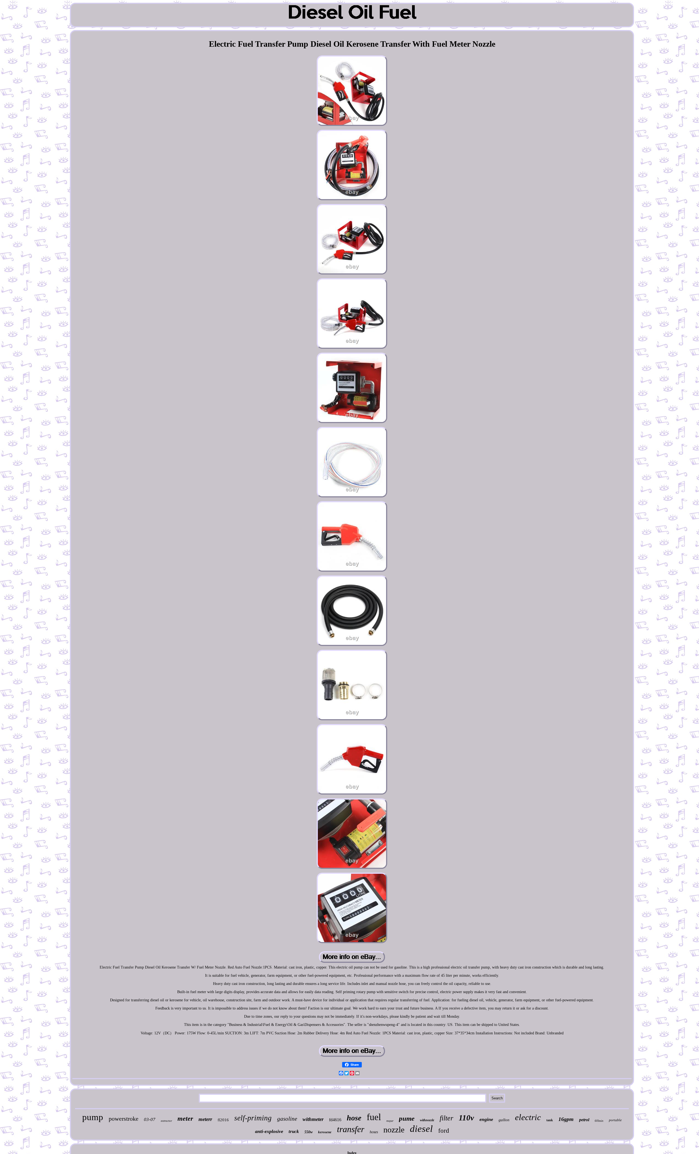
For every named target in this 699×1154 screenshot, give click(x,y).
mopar (389, 1120)
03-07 (149, 1119)
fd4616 (335, 1119)
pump (92, 1117)
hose (354, 1118)
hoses (374, 1132)
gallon (504, 1120)
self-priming (253, 1118)
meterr (205, 1119)
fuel (374, 1117)
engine (486, 1119)
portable (615, 1120)
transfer (350, 1129)
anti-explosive (269, 1131)
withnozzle (427, 1120)
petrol (584, 1119)
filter (446, 1118)
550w (308, 1132)
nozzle (393, 1129)
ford (443, 1130)
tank (549, 1120)
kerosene (324, 1132)
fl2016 (223, 1120)
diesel (421, 1128)
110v (466, 1117)
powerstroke (123, 1118)
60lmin (599, 1120)
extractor (166, 1120)
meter (185, 1118)
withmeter (313, 1119)
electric (528, 1117)
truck (294, 1131)
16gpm (566, 1119)
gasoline (287, 1118)
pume (406, 1118)
